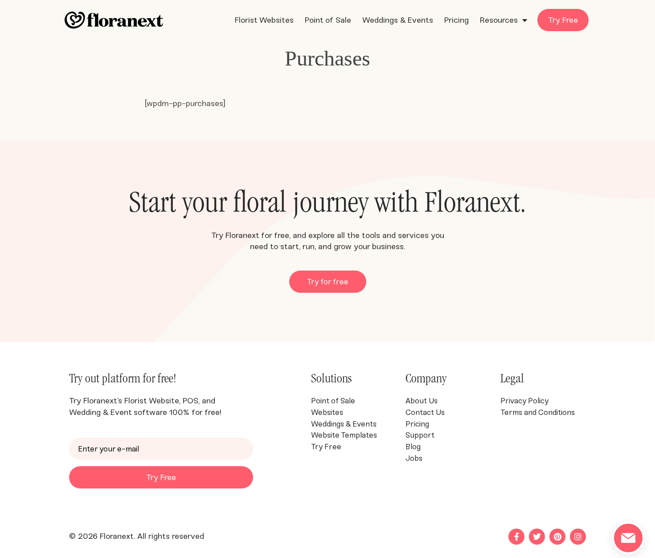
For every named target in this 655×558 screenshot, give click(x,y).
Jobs (414, 458)
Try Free (563, 20)
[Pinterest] (557, 537)
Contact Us (425, 412)
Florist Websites (264, 20)
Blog (413, 446)
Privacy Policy (524, 400)
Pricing (456, 20)
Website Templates (344, 435)
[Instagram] (578, 537)
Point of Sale (328, 20)
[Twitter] (537, 537)
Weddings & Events (397, 20)
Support (419, 435)
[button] (327, 282)
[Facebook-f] (516, 537)
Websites (327, 412)
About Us (421, 400)
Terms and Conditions (538, 412)
